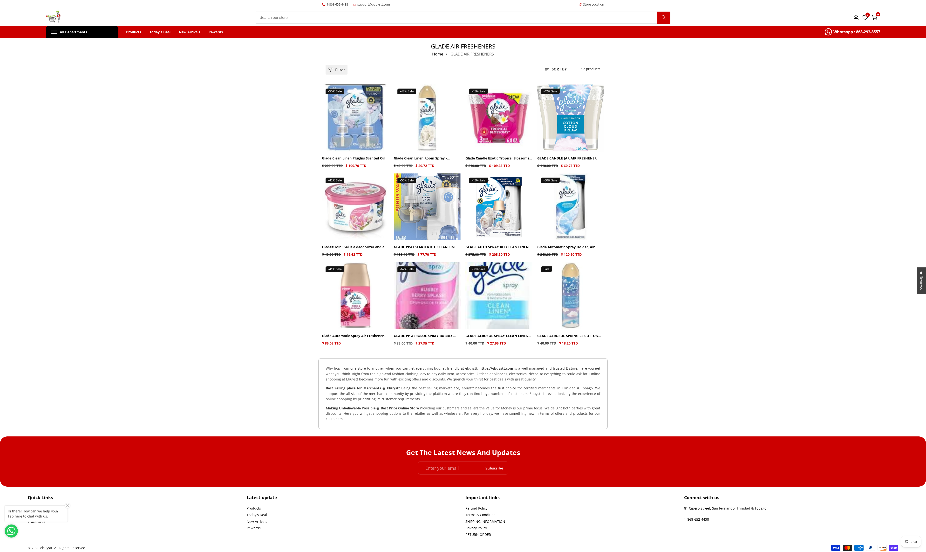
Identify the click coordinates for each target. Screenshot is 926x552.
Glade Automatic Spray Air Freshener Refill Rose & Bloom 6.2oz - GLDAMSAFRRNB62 (353, 336)
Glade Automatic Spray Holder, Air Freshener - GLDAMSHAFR (566, 247)
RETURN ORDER (478, 534)
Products (133, 32)
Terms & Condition (480, 514)
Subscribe (494, 468)
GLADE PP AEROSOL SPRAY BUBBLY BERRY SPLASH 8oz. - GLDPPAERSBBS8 (425, 336)
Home (437, 54)
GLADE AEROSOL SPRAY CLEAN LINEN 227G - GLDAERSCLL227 (496, 336)
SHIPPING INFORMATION (485, 521)
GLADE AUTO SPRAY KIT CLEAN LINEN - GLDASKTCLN (498, 247)
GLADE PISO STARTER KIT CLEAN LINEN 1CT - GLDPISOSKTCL (426, 247)
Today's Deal (160, 32)
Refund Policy (476, 508)
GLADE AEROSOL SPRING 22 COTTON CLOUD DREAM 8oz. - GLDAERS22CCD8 (569, 336)
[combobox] (463, 18)
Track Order (37, 521)
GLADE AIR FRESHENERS (472, 54)
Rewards (216, 32)
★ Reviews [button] (921, 280)
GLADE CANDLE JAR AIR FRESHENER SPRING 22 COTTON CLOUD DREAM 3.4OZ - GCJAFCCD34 (567, 158)
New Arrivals (189, 32)
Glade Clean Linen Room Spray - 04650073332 (420, 158)
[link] (852, 32)
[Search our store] (663, 18)
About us (35, 508)
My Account (37, 514)
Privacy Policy (476, 528)
